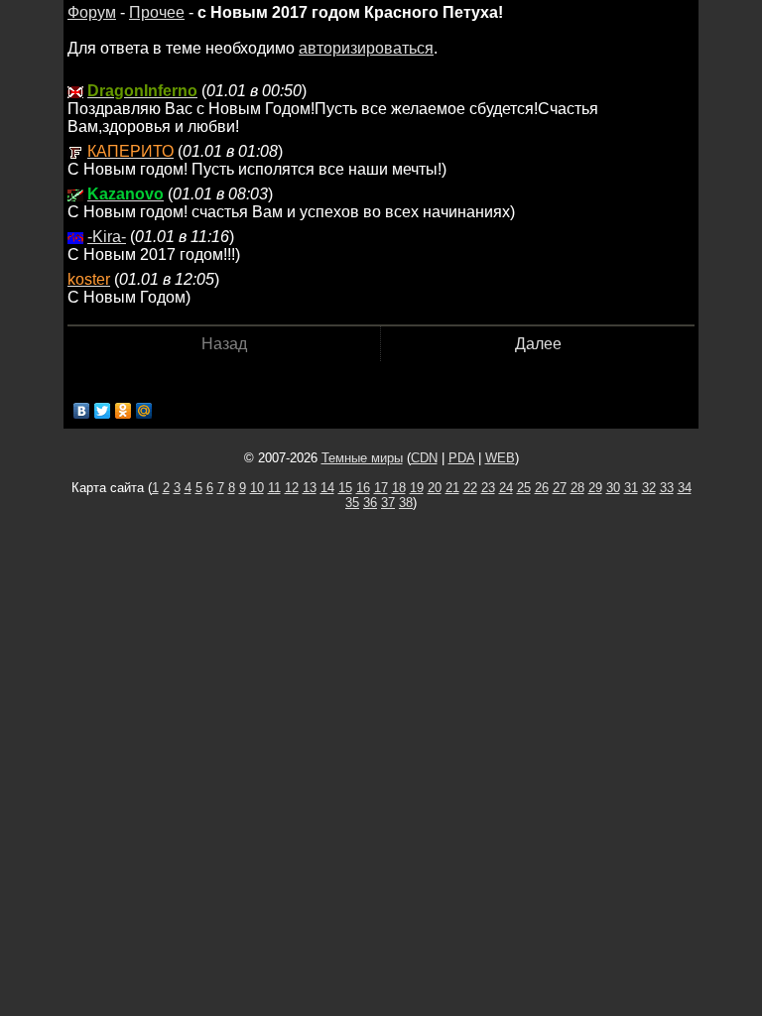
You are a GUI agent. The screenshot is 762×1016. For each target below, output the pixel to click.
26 (542, 487)
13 (310, 487)
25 (524, 487)
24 (506, 487)
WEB (500, 457)
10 (257, 487)
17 (381, 487)
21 (452, 487)
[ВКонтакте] (81, 411)
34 (685, 487)
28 (577, 487)
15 (345, 487)
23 (488, 487)
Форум (91, 12)
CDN (424, 457)
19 (417, 487)
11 (274, 487)
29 (595, 487)
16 (363, 487)
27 (560, 487)
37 (388, 502)
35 (352, 502)
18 (399, 487)
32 (649, 487)
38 (406, 502)
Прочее (157, 12)
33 (667, 487)
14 (327, 487)
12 (292, 487)
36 (370, 502)
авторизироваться (366, 48)
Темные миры (362, 457)
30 (613, 487)
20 (435, 487)
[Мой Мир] (144, 411)
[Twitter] (102, 411)
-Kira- (106, 236)
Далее (538, 343)
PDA (461, 457)
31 (631, 487)
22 (470, 487)
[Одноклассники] (123, 411)
